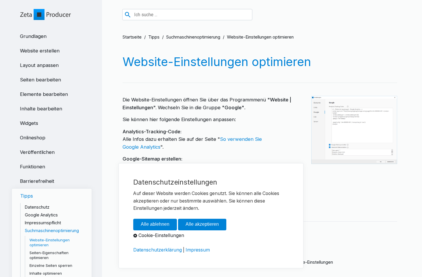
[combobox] (187, 14)
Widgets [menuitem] (29, 123)
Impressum (198, 250)
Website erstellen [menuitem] (40, 51)
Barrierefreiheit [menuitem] (37, 181)
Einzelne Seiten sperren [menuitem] (50, 265)
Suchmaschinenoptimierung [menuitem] (52, 230)
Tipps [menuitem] (26, 196)
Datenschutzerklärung (157, 250)
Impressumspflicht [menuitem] (43, 222)
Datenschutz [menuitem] (37, 207)
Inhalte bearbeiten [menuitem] (41, 109)
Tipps (154, 37)
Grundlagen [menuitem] (33, 36)
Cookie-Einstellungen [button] (160, 235)
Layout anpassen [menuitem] (39, 65)
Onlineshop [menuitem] (32, 138)
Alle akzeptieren (202, 224)
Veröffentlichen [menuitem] (37, 152)
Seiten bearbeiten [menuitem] (40, 80)
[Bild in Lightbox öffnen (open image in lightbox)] (354, 130)
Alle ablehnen (155, 224)
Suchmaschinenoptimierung (193, 37)
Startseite (132, 37)
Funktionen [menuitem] (32, 167)
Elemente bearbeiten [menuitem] (44, 94)
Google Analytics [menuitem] (41, 214)
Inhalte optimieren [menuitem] (45, 273)
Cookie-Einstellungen (312, 262)
